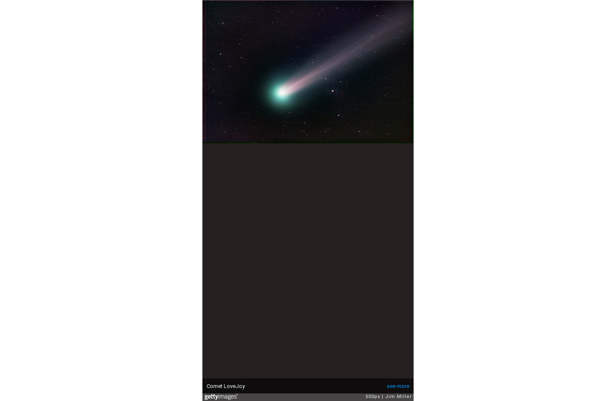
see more (398, 386)
